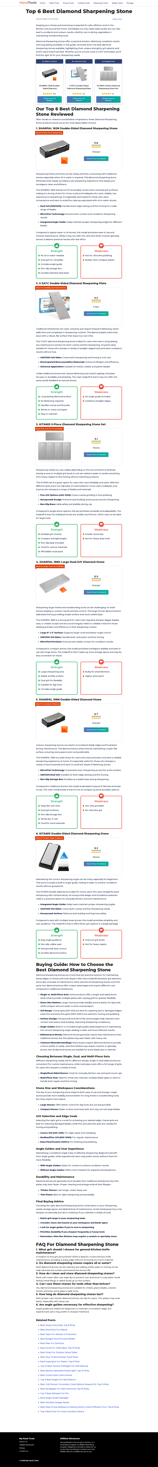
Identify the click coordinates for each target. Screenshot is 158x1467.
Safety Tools (117, 3)
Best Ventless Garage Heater (55, 1402)
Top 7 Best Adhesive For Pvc (54, 1393)
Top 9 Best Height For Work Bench (58, 1380)
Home (42, 3)
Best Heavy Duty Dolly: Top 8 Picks (57, 1325)
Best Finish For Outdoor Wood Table (58, 1352)
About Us (23, 1442)
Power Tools (68, 3)
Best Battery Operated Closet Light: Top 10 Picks (64, 1371)
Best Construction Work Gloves (56, 1375)
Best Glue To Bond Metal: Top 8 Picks (59, 1357)
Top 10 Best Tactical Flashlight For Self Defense (64, 1366)
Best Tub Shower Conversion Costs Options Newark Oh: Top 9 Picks (74, 1384)
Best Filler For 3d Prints (52, 1343)
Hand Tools (54, 3)
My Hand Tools (27, 1438)
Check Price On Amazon (49, 99)
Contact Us (23, 1451)
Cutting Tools (84, 3)
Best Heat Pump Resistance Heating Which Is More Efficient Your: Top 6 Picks (79, 1407)
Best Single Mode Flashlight (54, 1398)
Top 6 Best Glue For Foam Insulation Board (62, 1411)
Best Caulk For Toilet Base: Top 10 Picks (60, 1348)
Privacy (22, 1448)
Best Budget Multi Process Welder (57, 1339)
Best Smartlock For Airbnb (53, 1330)
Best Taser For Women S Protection (58, 1334)
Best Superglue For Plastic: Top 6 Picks (60, 1361)
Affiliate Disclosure (26, 1445)
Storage (130, 3)
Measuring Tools (101, 3)
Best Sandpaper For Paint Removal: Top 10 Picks (64, 1389)
